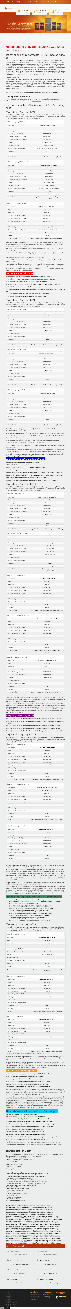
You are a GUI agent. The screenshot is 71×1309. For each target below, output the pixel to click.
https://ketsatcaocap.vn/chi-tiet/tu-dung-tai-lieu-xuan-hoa (26, 465)
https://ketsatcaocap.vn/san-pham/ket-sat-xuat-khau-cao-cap (35, 913)
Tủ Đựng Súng (9, 1296)
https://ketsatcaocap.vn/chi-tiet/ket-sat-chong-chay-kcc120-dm (47, 779)
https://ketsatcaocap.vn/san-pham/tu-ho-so (26, 903)
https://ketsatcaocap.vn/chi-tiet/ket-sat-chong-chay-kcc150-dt (47, 1011)
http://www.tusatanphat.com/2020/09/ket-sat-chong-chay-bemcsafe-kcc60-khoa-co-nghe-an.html (32, 1228)
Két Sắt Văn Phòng (35, 1296)
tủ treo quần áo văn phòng (50, 1283)
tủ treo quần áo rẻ (21, 1283)
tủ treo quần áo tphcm (50, 1273)
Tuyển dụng (58, 2)
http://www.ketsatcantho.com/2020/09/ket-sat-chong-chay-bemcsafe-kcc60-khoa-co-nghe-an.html (32, 1230)
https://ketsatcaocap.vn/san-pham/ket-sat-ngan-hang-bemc (35, 900)
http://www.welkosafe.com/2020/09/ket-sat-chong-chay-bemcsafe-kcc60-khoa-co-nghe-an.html (31, 1235)
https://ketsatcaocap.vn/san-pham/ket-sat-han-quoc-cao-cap (43, 1142)
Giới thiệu (18, 2)
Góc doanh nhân (28, 2)
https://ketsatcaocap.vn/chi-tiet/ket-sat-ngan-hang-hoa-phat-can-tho (32, 294)
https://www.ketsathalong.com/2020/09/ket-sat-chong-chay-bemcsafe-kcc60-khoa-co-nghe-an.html (33, 1238)
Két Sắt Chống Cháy (10, 1301)
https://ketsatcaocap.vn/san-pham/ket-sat (34, 1116)
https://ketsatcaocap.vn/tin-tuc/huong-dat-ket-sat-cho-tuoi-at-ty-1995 (41, 728)
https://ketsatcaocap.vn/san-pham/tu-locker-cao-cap (29, 1132)
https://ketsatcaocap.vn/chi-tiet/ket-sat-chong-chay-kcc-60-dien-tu (49, 197)
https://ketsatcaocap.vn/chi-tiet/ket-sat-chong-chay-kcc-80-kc (47, 425)
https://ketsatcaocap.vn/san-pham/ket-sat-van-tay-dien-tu (37, 908)
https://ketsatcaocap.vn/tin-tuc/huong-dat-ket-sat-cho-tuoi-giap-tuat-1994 (43, 731)
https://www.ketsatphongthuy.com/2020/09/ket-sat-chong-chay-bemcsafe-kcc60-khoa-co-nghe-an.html (34, 1219)
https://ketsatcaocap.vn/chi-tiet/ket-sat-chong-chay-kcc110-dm (50, 569)
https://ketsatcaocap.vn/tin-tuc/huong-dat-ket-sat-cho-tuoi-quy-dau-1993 (42, 719)
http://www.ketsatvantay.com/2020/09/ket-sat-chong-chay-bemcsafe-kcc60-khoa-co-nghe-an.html (32, 1242)
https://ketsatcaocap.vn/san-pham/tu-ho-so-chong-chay (36, 905)
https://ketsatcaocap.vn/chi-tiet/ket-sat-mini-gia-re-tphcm (31, 281)
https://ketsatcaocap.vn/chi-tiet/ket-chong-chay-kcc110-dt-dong (47, 529)
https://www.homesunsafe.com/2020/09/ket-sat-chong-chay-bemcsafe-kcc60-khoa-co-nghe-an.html (33, 1216)
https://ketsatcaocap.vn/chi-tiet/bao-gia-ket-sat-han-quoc (30, 296)
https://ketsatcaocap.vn (17, 1192)
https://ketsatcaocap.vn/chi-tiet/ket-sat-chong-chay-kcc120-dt (47, 861)
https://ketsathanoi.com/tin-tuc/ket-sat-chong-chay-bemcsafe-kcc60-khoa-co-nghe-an (29, 1209)
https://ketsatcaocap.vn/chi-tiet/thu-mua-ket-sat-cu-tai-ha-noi (35, 276)
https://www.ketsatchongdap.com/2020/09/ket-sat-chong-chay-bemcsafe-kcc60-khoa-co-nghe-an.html (33, 1243)
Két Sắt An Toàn (9, 1297)
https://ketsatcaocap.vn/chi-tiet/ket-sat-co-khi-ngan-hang (28, 287)
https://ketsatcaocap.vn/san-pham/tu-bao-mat (30, 1129)
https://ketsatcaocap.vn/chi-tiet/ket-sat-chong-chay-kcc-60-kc (47, 157)
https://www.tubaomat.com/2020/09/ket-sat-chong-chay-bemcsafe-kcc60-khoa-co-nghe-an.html (32, 1221)
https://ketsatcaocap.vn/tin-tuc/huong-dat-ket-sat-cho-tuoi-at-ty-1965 (41, 725)
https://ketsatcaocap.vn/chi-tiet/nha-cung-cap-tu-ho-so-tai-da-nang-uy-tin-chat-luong (39, 475)
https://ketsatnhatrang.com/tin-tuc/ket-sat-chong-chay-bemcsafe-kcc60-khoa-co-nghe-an (30, 1207)
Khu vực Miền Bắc (48, 1294)
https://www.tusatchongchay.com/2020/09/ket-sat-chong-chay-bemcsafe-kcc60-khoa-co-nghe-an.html (33, 1223)
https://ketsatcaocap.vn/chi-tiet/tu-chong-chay (26, 462)
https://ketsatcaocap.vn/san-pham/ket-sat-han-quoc (33, 919)
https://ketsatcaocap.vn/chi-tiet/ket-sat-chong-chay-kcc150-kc (47, 1051)
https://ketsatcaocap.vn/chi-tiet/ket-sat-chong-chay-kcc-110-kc (47, 610)
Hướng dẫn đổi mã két (40, 2)
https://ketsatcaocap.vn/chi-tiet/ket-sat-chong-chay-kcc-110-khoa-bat (47, 651)
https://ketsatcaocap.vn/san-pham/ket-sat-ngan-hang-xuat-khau (42, 901)
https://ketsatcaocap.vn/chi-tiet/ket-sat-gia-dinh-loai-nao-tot (36, 1081)
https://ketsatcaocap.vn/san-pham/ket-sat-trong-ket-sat (46, 1144)
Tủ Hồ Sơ (8, 1294)
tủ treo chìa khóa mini (21, 1255)
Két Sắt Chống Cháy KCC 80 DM (47, 313)
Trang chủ (10, 2)
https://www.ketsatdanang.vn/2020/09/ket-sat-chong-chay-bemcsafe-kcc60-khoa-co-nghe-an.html (32, 1218)
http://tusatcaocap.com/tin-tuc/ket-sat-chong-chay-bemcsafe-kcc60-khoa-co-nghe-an (29, 1211)
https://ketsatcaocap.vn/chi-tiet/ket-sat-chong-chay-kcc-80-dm (47, 345)
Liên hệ (9, 5)
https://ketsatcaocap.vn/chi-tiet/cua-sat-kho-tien (28, 470)
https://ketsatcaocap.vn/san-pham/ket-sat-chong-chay (45, 92)
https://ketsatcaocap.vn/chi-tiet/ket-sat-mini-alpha (29, 1079)
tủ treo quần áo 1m (50, 1264)
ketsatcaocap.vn (36, 101)
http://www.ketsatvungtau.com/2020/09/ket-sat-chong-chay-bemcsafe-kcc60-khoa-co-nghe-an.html (33, 1233)
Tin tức (50, 2)
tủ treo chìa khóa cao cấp (20, 1264)
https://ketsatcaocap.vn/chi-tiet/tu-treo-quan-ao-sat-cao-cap (31, 477)
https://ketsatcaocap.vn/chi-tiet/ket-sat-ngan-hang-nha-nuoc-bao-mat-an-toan (38, 284)
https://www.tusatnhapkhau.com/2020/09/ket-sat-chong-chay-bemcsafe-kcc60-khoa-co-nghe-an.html (33, 1226)
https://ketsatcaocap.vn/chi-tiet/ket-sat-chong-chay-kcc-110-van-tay (47, 692)
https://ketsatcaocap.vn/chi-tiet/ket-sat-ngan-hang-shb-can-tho (41, 1074)
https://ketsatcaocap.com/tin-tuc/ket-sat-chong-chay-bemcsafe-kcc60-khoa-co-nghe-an (29, 1214)
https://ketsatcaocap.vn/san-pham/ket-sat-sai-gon (37, 920)
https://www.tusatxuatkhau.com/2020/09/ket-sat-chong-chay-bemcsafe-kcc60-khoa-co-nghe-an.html (33, 1224)
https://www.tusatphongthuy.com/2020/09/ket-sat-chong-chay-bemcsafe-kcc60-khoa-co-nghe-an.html (33, 1231)
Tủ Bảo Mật (33, 1299)
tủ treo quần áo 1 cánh (20, 1273)
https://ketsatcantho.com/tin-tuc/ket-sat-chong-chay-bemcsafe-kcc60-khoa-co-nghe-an (29, 1206)
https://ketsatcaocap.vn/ (30, 1114)
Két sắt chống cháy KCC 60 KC (47, 125)
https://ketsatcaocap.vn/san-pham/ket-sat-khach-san (33, 912)
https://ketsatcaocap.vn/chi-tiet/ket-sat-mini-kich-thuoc (33, 1084)
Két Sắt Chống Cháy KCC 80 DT (47, 353)
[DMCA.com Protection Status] (5, 1308)
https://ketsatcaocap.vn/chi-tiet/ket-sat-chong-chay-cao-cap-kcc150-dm (47, 969)
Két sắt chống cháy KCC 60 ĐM (47, 206)
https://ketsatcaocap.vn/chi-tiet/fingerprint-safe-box (41, 279)
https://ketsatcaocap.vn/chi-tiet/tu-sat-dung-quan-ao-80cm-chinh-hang (36, 480)
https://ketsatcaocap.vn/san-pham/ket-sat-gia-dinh (31, 917)
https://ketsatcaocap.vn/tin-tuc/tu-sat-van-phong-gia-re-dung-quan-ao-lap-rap (41, 472)
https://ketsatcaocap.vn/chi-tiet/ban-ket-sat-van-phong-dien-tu (33, 1086)
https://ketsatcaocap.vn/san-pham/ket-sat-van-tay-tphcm (33, 1139)
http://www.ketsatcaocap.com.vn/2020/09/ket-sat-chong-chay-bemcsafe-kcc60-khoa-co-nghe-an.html (33, 1240)
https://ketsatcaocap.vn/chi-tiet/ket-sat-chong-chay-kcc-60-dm (47, 238)
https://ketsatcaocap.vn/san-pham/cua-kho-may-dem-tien (42, 1137)
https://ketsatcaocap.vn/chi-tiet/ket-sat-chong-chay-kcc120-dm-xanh (47, 820)
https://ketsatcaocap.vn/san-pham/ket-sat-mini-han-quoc (36, 907)
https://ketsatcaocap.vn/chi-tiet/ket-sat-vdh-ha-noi (29, 1076)
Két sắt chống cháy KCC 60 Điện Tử (49, 165)
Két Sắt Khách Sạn (10, 1299)
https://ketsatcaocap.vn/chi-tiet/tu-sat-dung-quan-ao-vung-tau (29, 467)
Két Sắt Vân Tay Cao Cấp (12, 1302)
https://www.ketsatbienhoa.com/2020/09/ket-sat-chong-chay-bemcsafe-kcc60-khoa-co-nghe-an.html (33, 1237)
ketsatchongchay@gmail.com (18, 1200)
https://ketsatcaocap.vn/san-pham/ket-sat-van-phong (33, 910)
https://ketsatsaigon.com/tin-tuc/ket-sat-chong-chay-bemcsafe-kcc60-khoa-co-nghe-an (29, 1212)
